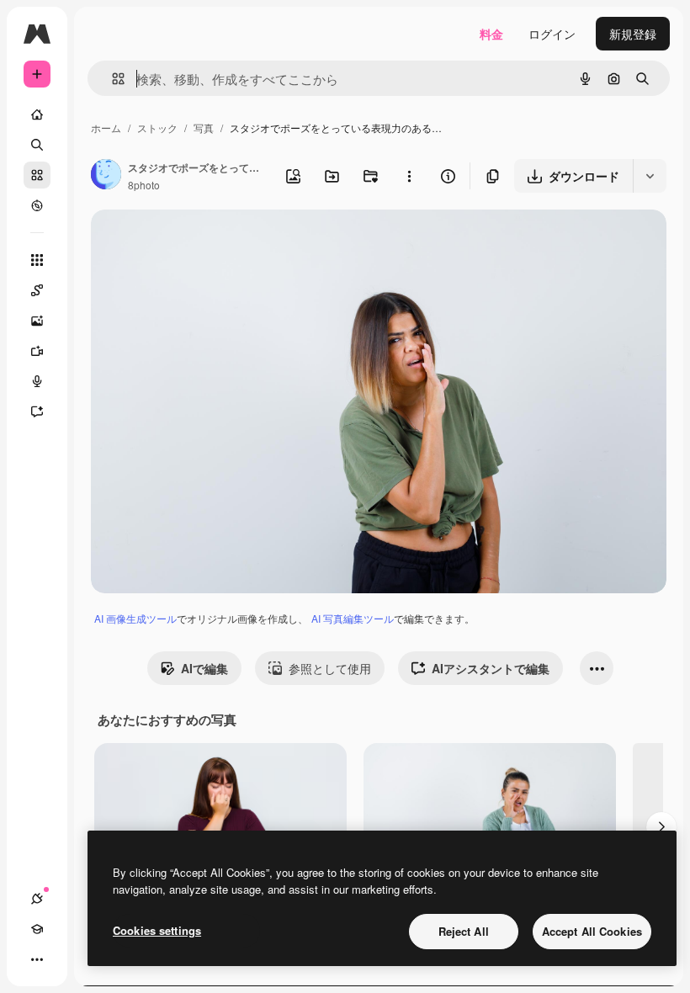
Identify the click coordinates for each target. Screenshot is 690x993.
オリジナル (206, 242)
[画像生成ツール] (37, 320)
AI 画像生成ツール (135, 618)
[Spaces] (37, 290)
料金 (491, 33)
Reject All (463, 931)
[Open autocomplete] (111, 78)
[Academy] (37, 929)
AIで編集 (204, 668)
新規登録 (632, 33)
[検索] (37, 144)
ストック (157, 127)
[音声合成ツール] (37, 381)
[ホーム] (37, 114)
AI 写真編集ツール (352, 618)
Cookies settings (157, 930)
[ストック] (37, 175)
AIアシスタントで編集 (490, 668)
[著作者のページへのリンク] (106, 176)
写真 (204, 127)
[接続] (37, 898)
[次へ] (661, 827)
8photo (144, 185)
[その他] (37, 959)
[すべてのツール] (37, 260)
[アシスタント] (37, 411)
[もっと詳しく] (37, 205)
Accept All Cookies (592, 931)
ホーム (106, 127)
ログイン (552, 33)
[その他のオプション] (409, 176)
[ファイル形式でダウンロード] (649, 176)
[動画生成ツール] (37, 350)
